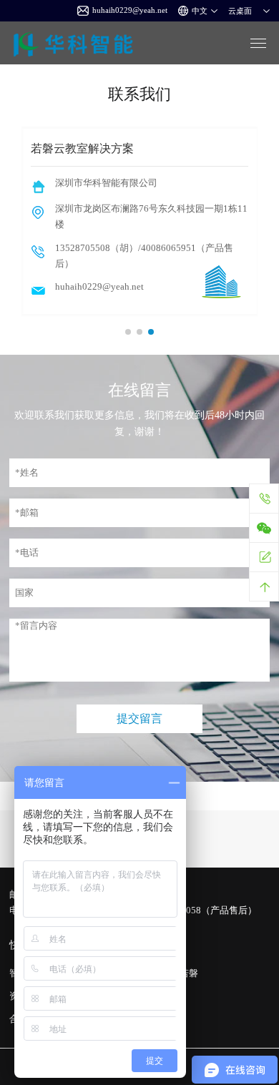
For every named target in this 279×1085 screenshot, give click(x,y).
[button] (128, 332)
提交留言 (139, 718)
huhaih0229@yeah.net (129, 10)
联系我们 (158, 1019)
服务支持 (158, 996)
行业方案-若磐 (169, 973)
